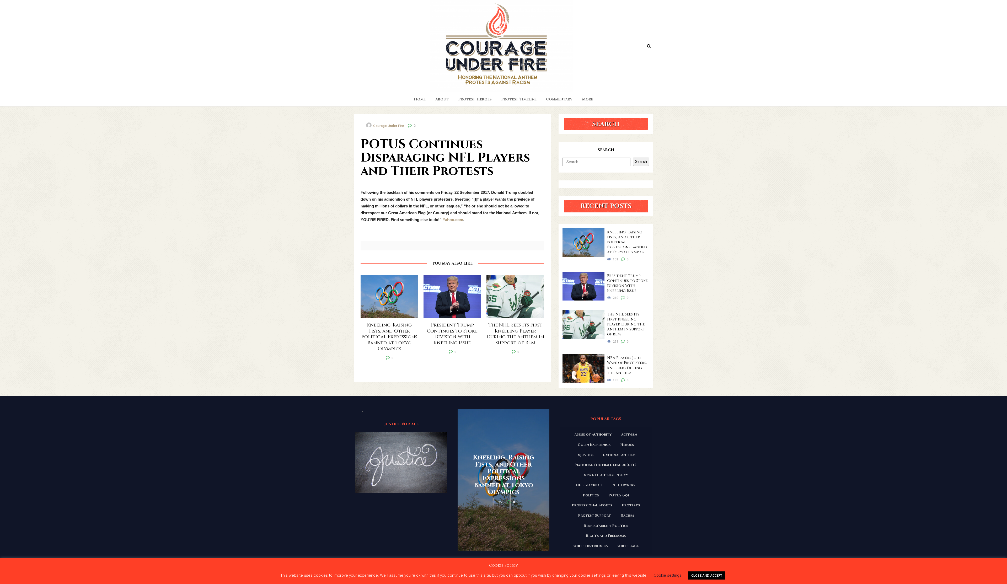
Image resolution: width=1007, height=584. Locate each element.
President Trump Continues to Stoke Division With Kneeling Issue (627, 283)
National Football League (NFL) (605, 465)
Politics (591, 495)
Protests (631, 505)
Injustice (584, 455)
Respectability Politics (605, 525)
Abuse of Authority (593, 434)
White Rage (628, 546)
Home (420, 99)
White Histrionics (590, 546)
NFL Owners (624, 485)
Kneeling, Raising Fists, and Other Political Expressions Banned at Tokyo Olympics (627, 242)
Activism (629, 434)
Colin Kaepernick (594, 444)
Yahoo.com (453, 219)
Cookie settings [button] (668, 575)
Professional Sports (592, 505)
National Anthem (619, 455)
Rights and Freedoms (606, 535)
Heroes (627, 444)
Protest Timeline (519, 99)
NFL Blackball (589, 485)
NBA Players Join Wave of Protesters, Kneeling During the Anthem (627, 365)
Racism (627, 515)
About (442, 99)
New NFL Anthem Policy (606, 475)
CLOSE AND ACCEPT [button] (706, 575)
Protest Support (594, 515)
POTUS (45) (618, 495)
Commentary (559, 99)
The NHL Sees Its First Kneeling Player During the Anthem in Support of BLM (626, 324)
